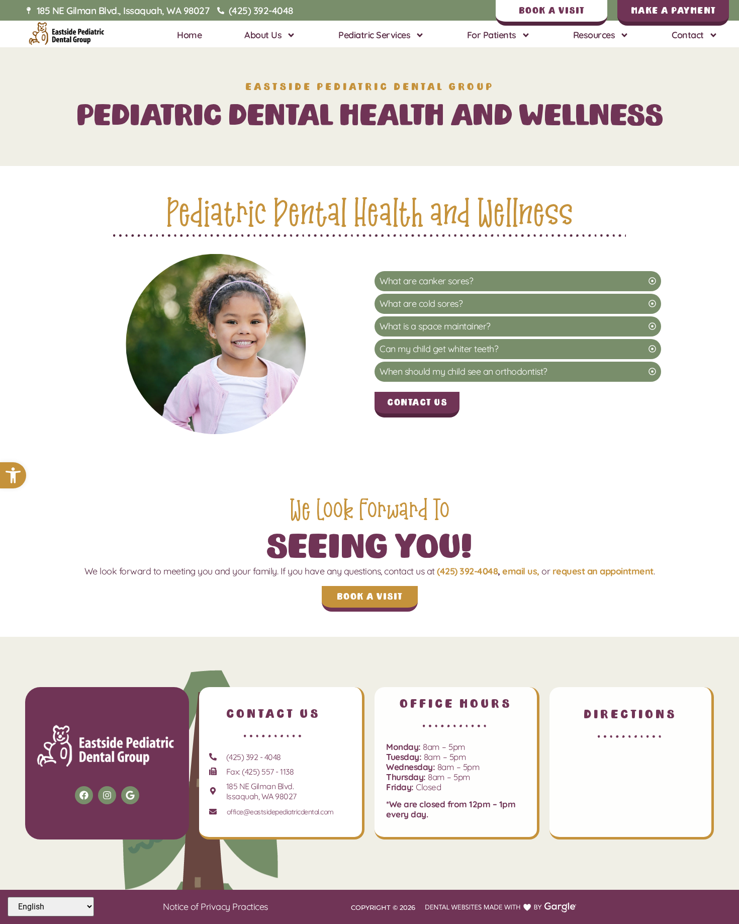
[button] (13, 475)
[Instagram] (107, 795)
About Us (263, 35)
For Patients (491, 35)
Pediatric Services (374, 35)
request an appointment (603, 571)
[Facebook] (84, 795)
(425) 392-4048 (467, 571)
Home (189, 35)
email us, (520, 571)
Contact (688, 35)
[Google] (130, 795)
